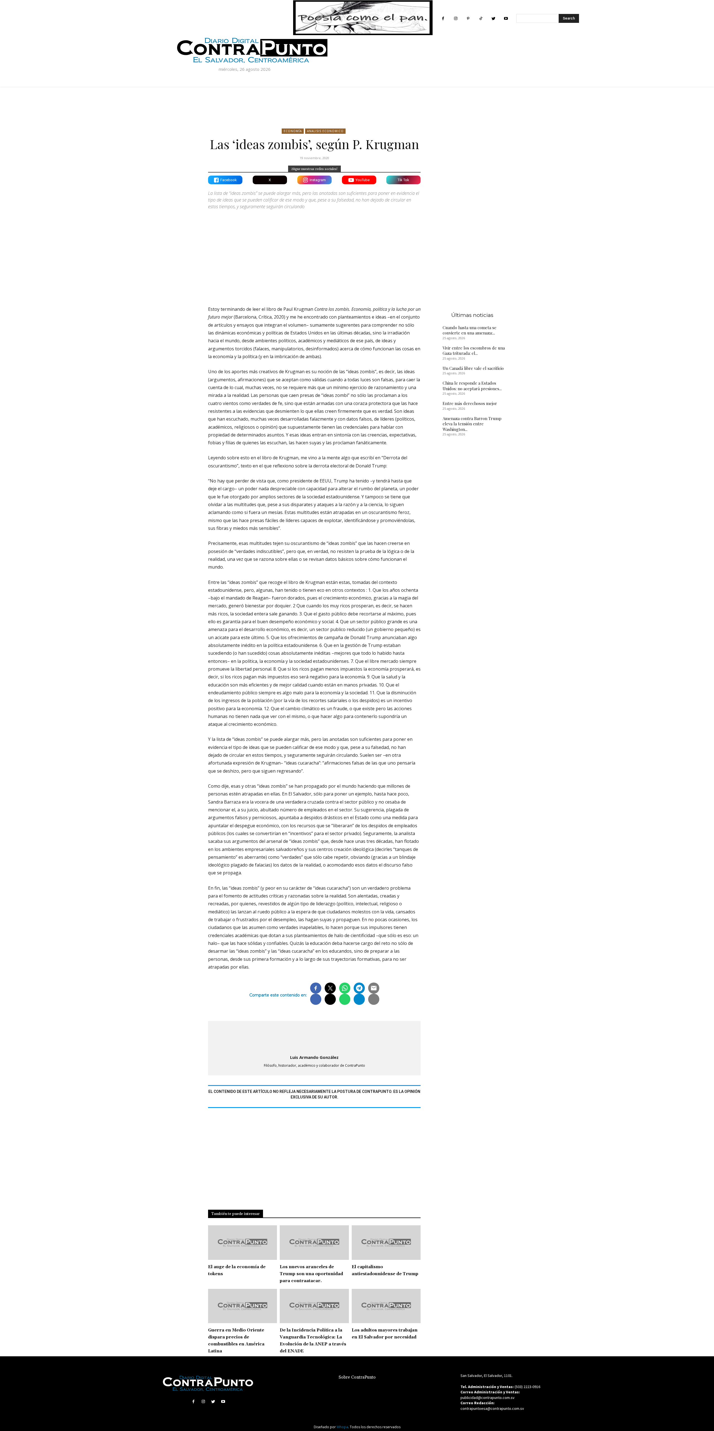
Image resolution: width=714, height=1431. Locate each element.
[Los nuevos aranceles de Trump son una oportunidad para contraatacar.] (314, 1242)
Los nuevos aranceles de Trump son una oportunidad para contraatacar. (311, 1274)
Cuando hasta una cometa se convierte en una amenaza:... (469, 330)
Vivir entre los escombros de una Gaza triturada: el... (474, 350)
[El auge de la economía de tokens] (242, 1242)
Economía (293, 131)
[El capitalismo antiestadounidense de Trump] (386, 1242)
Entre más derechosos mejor (470, 403)
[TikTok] (481, 18)
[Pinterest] (468, 18)
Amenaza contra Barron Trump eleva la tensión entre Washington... (472, 424)
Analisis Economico (325, 131)
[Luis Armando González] (314, 1037)
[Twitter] (493, 18)
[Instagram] (455, 18)
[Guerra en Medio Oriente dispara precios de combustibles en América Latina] (242, 1306)
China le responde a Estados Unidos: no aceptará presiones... (472, 385)
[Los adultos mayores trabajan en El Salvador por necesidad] (386, 1306)
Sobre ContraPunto (357, 1377)
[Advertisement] (314, 253)
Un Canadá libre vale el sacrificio (473, 368)
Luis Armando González (314, 1057)
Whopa (342, 1427)
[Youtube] (506, 18)
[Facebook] (443, 18)
